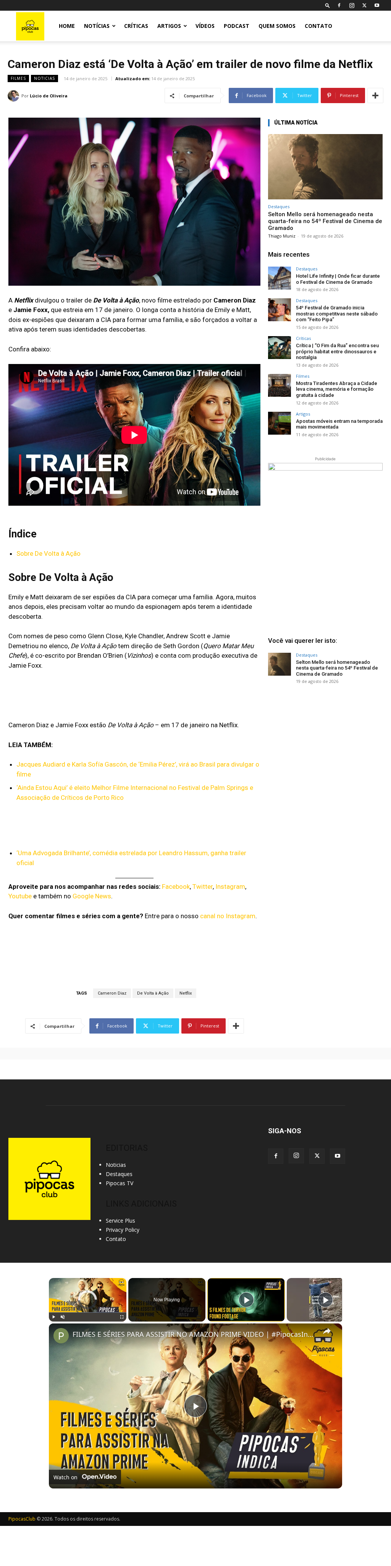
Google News (92, 896)
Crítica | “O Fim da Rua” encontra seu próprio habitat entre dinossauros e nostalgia (337, 351)
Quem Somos (277, 25)
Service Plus (120, 1220)
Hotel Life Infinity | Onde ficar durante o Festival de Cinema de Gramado (338, 279)
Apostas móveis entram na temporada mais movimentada (339, 424)
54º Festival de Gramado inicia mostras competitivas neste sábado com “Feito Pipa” (337, 313)
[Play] (53, 1317)
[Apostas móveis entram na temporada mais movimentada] (279, 423)
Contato (318, 25)
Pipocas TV (119, 1183)
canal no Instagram (227, 916)
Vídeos (205, 25)
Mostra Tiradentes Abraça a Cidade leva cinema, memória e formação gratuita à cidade (336, 389)
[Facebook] (339, 5)
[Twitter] (364, 5)
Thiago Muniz (282, 236)
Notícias (97, 25)
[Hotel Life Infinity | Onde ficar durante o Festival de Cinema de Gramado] (279, 278)
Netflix (185, 993)
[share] (327, 1331)
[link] (61, 1335)
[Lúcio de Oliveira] (14, 96)
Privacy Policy (122, 1229)
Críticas (136, 25)
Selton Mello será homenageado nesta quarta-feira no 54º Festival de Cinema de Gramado (325, 221)
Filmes (18, 78)
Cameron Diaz (112, 993)
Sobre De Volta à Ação (48, 553)
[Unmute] (62, 1317)
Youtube (20, 896)
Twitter (202, 886)
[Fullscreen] (121, 1317)
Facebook (176, 886)
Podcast (236, 25)
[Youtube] (377, 5)
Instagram (230, 886)
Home (67, 25)
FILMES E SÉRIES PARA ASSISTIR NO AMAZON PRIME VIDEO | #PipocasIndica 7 (194, 1334)
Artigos (169, 25)
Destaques (278, 206)
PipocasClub (22, 1519)
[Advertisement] (325, 748)
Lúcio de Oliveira (49, 96)
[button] (327, 5)
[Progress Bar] (87, 1312)
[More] (375, 95)
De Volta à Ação (153, 993)
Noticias (44, 78)
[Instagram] (351, 5)
